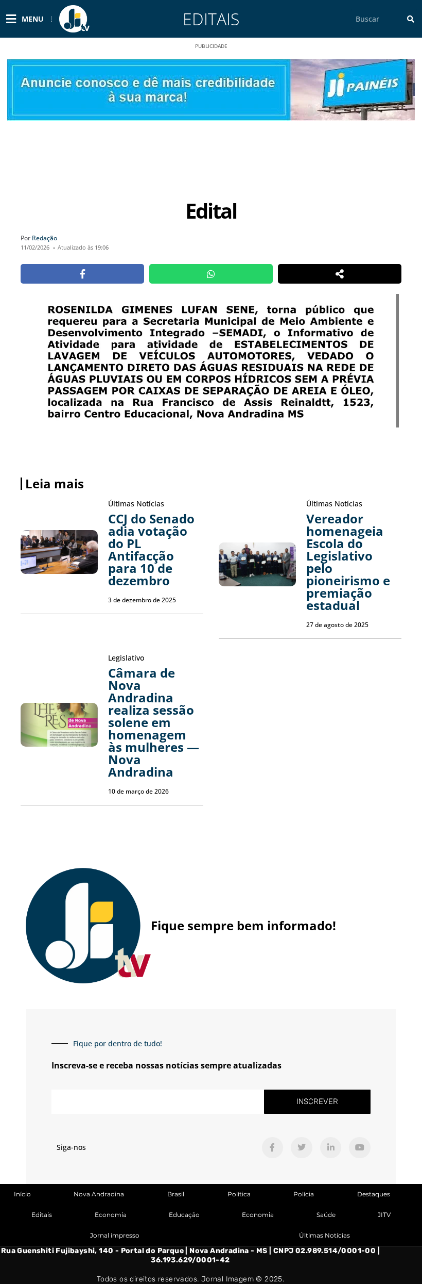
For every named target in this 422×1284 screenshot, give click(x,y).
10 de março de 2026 (138, 791)
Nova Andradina (99, 1194)
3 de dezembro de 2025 (142, 600)
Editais (211, 19)
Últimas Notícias (324, 1235)
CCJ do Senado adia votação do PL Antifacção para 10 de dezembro (151, 549)
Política (239, 1194)
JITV (384, 1215)
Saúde (326, 1215)
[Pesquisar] (411, 19)
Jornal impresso (114, 1235)
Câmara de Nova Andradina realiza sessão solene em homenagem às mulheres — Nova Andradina (153, 722)
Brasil (175, 1194)
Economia (111, 1215)
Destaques (373, 1194)
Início (22, 1194)
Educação (184, 1215)
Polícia (303, 1194)
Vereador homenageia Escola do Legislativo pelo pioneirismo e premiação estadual (348, 562)
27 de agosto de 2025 (337, 624)
